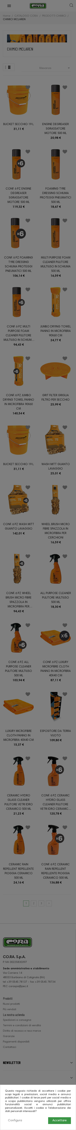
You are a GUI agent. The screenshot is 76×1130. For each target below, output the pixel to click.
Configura (15, 1120)
